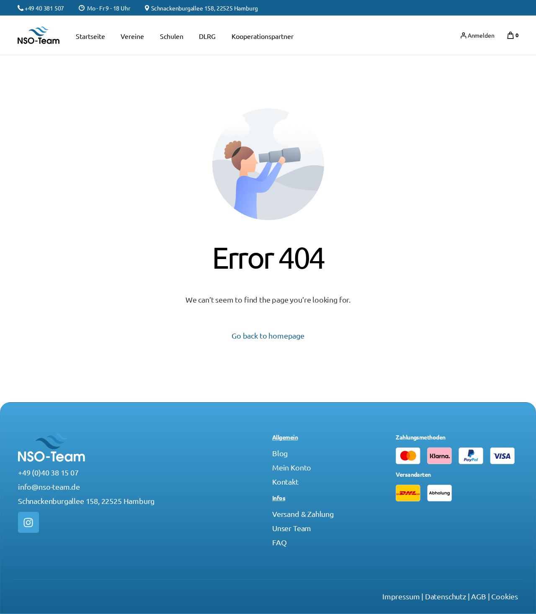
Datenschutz (445, 596)
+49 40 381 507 (44, 8)
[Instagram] (28, 522)
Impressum (401, 596)
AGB (478, 596)
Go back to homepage (268, 335)
